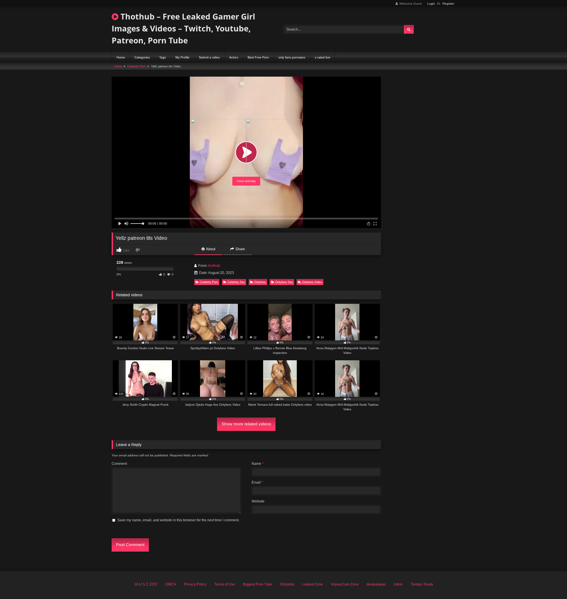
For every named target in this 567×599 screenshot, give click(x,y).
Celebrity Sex (236, 282)
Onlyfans (260, 282)
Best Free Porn (258, 57)
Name (257, 463)
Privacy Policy (195, 584)
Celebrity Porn (136, 66)
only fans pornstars (291, 57)
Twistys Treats (422, 584)
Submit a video (209, 57)
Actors (233, 57)
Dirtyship (287, 584)
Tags (162, 57)
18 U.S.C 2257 (145, 584)
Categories (142, 57)
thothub (214, 266)
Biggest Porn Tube (257, 584)
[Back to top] (553, 586)
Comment (119, 463)
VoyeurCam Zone (345, 584)
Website (258, 501)
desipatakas (376, 584)
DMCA (170, 584)
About (210, 249)
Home (121, 57)
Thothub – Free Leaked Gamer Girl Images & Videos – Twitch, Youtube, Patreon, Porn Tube (183, 28)
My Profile (182, 57)
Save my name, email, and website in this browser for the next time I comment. (178, 520)
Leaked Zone (312, 584)
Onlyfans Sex (284, 282)
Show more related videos (246, 424)
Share (240, 249)
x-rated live (322, 57)
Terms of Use (224, 584)
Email (257, 482)
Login (431, 3)
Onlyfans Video (312, 282)
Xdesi (398, 584)
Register (448, 3)
